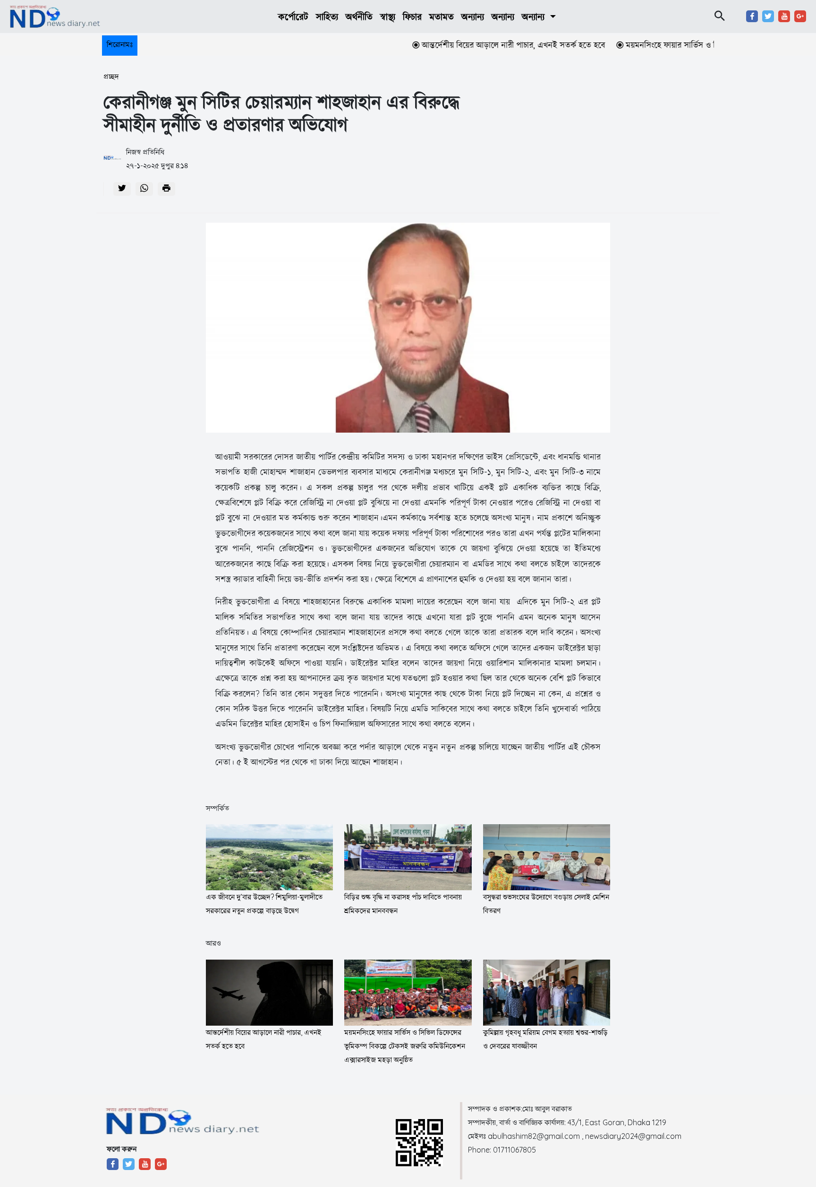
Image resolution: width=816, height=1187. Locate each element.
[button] (538, 17)
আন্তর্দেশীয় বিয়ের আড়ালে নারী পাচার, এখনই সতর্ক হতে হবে (487, 45)
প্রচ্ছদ (111, 76)
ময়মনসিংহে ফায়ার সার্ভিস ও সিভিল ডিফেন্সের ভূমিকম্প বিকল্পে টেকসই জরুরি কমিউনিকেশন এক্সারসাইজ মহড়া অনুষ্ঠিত (404, 1046)
